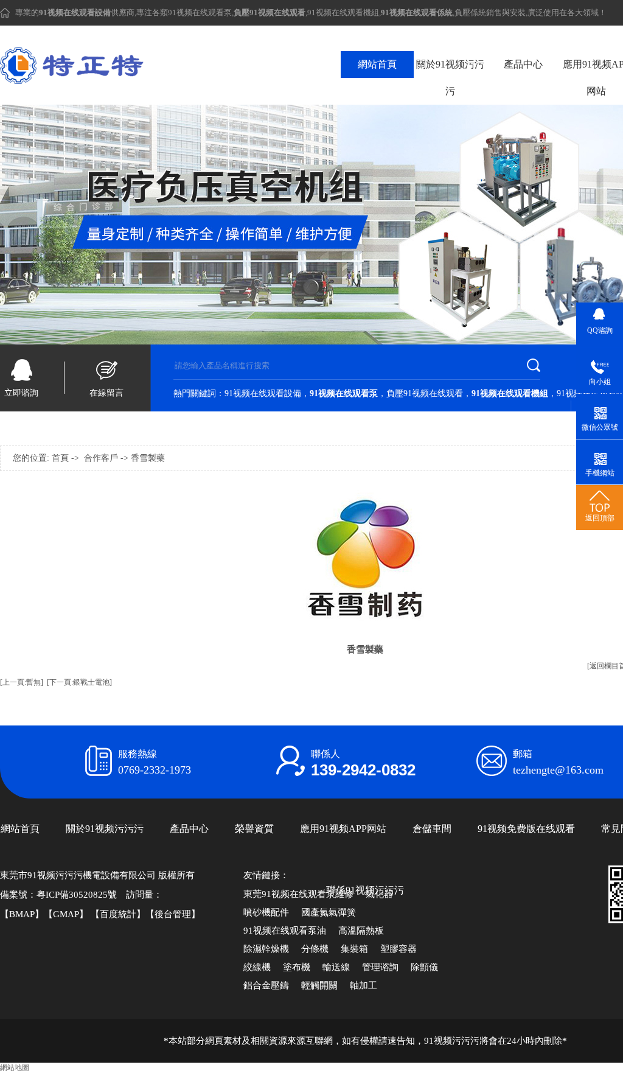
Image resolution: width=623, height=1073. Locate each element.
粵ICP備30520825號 (77, 895)
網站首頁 (377, 64)
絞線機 (257, 967)
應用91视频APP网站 (343, 828)
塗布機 (296, 967)
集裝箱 (354, 949)
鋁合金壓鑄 (266, 985)
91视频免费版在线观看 (526, 828)
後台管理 (173, 914)
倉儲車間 (431, 828)
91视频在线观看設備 (262, 393)
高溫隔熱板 (361, 930)
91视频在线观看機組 (343, 12)
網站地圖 (14, 1067)
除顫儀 (424, 967)
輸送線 (336, 967)
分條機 (315, 949)
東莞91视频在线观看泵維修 (298, 894)
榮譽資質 (254, 828)
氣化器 (379, 894)
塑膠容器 (398, 949)
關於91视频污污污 (450, 77)
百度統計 (118, 914)
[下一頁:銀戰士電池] (79, 682)
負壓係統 (470, 12)
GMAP (66, 914)
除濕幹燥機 (266, 949)
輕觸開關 (319, 985)
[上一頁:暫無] (21, 682)
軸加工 (363, 985)
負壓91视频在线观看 (424, 393)
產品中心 (523, 64)
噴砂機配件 (266, 912)
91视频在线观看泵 (200, 12)
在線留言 (106, 392)
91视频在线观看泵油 (284, 930)
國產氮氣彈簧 (328, 912)
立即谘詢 (21, 392)
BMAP (22, 914)
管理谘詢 (380, 967)
